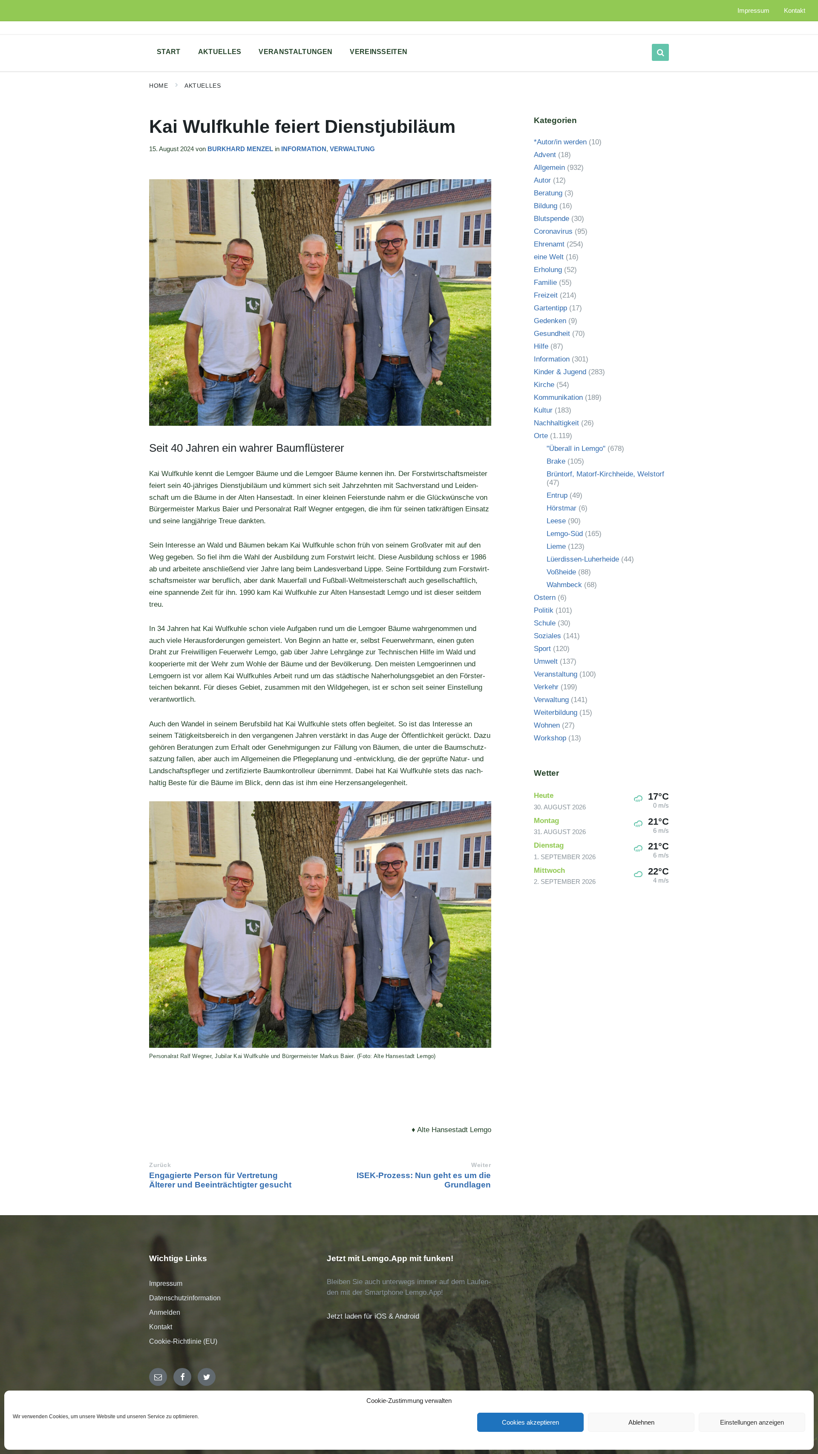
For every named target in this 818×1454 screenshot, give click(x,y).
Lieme (556, 546)
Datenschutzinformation (185, 1298)
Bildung (545, 206)
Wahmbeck (564, 585)
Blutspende (551, 219)
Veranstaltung (555, 674)
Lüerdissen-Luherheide (583, 559)
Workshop (550, 738)
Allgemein (549, 167)
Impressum (165, 1283)
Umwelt (546, 661)
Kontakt (160, 1327)
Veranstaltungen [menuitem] (295, 51)
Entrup (557, 495)
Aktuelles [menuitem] (220, 51)
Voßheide (561, 572)
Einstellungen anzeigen (752, 1422)
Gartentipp (550, 308)
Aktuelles (202, 85)
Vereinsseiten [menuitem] (378, 51)
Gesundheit (552, 334)
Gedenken (550, 321)
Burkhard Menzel (240, 149)
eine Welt (549, 257)
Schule (545, 623)
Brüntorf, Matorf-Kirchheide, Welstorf (605, 474)
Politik (543, 610)
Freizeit (546, 295)
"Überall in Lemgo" (576, 449)
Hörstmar (561, 508)
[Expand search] (660, 52)
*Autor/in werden (560, 142)
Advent (545, 155)
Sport (542, 649)
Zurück (160, 1165)
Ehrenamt (549, 244)
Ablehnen (641, 1422)
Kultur (543, 410)
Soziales (547, 636)
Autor (542, 180)
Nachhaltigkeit (556, 423)
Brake (556, 461)
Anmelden (164, 1312)
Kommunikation (558, 397)
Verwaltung (352, 149)
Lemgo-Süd (565, 534)
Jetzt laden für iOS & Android (373, 1316)
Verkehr (546, 687)
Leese (556, 521)
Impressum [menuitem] (753, 10)
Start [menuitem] (169, 51)
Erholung (548, 270)
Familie (545, 282)
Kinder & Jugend (560, 372)
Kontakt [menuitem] (794, 10)
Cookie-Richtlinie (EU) (183, 1341)
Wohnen (547, 725)
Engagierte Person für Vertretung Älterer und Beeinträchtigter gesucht (220, 1180)
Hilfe (541, 346)
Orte (541, 436)
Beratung (548, 193)
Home (158, 85)
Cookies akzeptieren (530, 1422)
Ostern (545, 598)
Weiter (481, 1165)
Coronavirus (553, 231)
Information (303, 149)
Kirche (544, 385)
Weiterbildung (555, 712)
